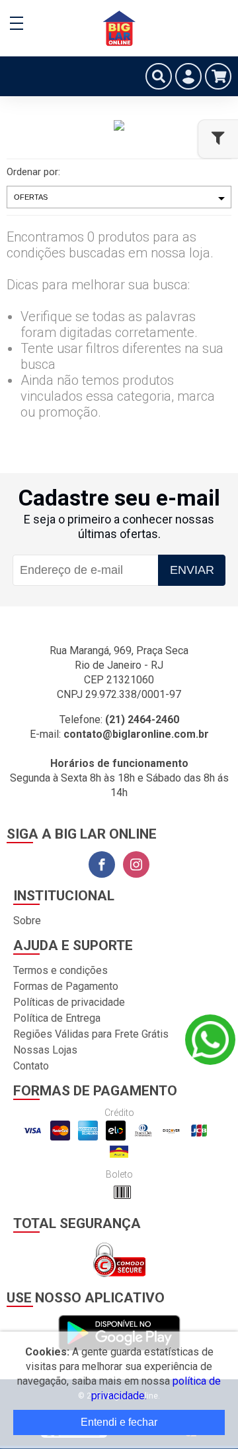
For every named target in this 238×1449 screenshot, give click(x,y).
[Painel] (188, 76)
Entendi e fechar (119, 1422)
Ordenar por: (33, 172)
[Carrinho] (218, 76)
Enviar (192, 570)
